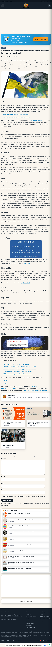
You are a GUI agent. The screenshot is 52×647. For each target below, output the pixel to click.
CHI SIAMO (28, 621)
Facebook (5, 380)
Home (2, 31)
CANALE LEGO (27, 390)
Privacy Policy (22, 601)
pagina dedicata (25, 283)
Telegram (43, 1)
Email (2, 483)
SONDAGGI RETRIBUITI (30, 627)
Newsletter (48, 1)
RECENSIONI (28, 614)
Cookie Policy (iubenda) (45, 618)
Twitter (5, 383)
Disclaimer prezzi (43, 620)
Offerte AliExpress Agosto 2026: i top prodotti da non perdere (19, 369)
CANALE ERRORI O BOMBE (39, 390)
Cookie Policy (29, 601)
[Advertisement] (26, 19)
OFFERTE (28, 620)
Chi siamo (42, 614)
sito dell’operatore (36, 120)
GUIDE (27, 618)
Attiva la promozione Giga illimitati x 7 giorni (16, 114)
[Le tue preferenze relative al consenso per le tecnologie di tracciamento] (49, 644)
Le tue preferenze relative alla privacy (32, 645)
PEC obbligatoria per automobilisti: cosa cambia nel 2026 (18, 371)
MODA (9, 388)
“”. (28, 263)
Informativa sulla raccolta (13, 645)
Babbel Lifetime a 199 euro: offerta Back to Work (16, 364)
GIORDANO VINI (29, 625)
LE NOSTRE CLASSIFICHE (31, 616)
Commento (4, 458)
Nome (3, 476)
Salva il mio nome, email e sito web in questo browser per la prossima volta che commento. (24, 496)
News (6, 31)
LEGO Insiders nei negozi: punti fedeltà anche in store (17, 374)
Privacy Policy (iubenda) (45, 616)
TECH (13, 388)
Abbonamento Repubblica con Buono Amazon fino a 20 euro (19, 366)
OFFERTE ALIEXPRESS (30, 623)
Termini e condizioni (44, 621)
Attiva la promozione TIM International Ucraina (16, 117)
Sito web (3, 489)
